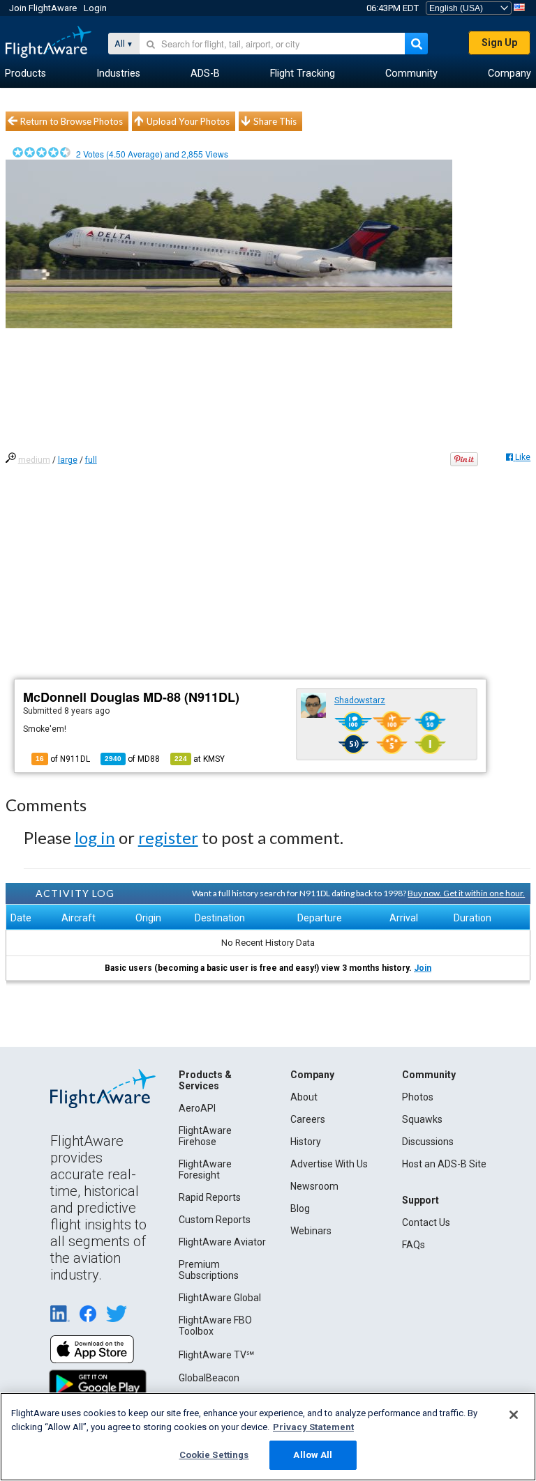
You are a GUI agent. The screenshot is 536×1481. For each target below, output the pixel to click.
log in (95, 837)
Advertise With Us (329, 1163)
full (91, 460)
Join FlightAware (43, 8)
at (199, 759)
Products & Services (205, 1080)
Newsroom (314, 1186)
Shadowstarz (359, 700)
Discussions (428, 1141)
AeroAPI (197, 1108)
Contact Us (426, 1222)
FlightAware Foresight (205, 1169)
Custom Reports (215, 1219)
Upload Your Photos (188, 121)
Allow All (312, 1455)
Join (422, 968)
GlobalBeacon (209, 1377)
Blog (300, 1208)
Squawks (422, 1119)
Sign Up (499, 42)
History (305, 1141)
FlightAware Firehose (205, 1136)
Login (95, 8)
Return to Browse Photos (71, 121)
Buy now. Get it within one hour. (466, 893)
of (132, 759)
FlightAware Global (220, 1297)
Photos (417, 1097)
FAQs (413, 1244)
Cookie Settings (214, 1455)
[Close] (513, 1414)
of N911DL (63, 759)
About (304, 1097)
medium (34, 460)
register (168, 837)
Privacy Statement (313, 1427)
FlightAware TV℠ (216, 1354)
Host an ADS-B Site (444, 1163)
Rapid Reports (210, 1197)
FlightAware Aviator (222, 1242)
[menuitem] (25, 74)
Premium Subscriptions (209, 1270)
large (67, 460)
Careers (307, 1119)
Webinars (311, 1230)
